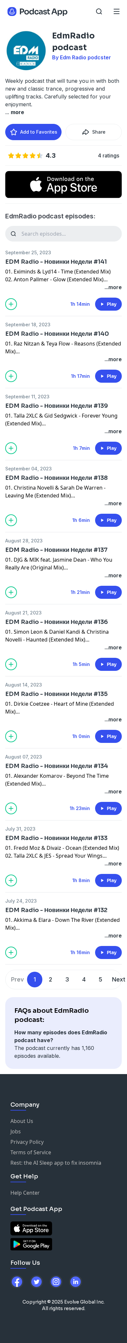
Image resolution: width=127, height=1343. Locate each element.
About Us (21, 1121)
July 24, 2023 (21, 901)
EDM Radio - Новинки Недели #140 (57, 333)
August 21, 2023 (23, 612)
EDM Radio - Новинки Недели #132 (56, 910)
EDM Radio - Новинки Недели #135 (56, 694)
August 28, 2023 (24, 540)
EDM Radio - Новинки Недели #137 (56, 549)
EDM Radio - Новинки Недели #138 (56, 477)
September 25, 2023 (28, 252)
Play (112, 304)
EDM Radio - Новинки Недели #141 (56, 261)
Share (99, 132)
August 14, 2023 (23, 684)
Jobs (15, 1131)
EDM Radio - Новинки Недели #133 (56, 838)
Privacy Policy (27, 1141)
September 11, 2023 (27, 396)
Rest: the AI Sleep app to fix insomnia (55, 1162)
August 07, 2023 (23, 757)
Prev (17, 979)
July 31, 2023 (20, 829)
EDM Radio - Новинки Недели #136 (56, 622)
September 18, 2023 (27, 324)
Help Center (25, 1192)
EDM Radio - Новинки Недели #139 (56, 405)
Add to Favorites (38, 132)
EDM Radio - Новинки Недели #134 (56, 766)
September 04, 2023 (28, 468)
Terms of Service (30, 1152)
